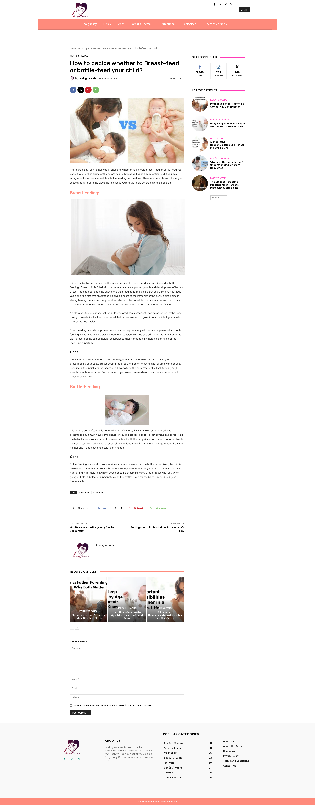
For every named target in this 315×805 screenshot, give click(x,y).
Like (200, 65)
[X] (231, 4)
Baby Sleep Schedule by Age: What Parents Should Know (127, 615)
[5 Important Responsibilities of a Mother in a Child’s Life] (165, 599)
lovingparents (88, 78)
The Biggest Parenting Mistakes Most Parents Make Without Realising (224, 184)
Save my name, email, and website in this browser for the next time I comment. (113, 705)
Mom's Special (85, 48)
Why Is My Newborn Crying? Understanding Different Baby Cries (226, 165)
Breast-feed (98, 492)
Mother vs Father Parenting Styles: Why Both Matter (89, 617)
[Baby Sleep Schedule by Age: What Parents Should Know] (127, 599)
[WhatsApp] (96, 90)
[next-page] (77, 627)
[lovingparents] (72, 78)
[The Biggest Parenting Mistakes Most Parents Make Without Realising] (200, 183)
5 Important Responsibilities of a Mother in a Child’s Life (165, 615)
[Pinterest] (226, 4)
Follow (218, 65)
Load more (217, 197)
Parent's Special (88, 611)
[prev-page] (72, 627)
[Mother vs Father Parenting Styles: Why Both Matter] (88, 599)
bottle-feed (84, 492)
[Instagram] (220, 4)
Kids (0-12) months (126, 608)
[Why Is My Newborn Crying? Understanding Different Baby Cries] (200, 163)
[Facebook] (215, 4)
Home (73, 48)
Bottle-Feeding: (85, 386)
